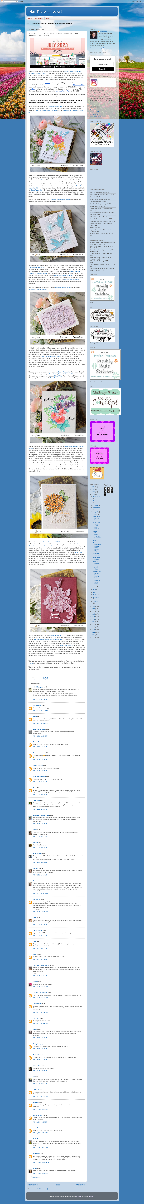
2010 (93, 637)
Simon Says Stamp (95, 116)
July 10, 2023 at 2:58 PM (40, 1122)
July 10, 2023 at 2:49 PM (40, 1109)
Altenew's (67, 71)
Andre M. (36, 1139)
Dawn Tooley (37, 1003)
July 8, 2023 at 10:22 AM (40, 997)
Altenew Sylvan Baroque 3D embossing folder (48, 639)
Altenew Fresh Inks (63, 372)
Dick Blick (93, 109)
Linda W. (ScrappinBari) (41, 815)
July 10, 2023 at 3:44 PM (40, 1133)
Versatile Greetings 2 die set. (38, 289)
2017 (93, 619)
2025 (93, 489)
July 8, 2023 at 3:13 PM (40, 1049)
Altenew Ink (42, 680)
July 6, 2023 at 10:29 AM (40, 710)
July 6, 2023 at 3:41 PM (40, 781)
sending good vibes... (96, 567)
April (94, 592)
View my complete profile (97, 48)
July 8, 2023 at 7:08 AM (40, 959)
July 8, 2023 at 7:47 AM (40, 975)
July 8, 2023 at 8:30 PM (40, 1071)
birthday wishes (96, 562)
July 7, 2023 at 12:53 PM (40, 912)
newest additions (39, 180)
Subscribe (102, 69)
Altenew (35, 680)
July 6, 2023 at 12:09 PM (40, 736)
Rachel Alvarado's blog (55, 106)
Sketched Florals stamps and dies (46, 110)
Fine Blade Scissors (67, 645)
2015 (93, 624)
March (95, 594)
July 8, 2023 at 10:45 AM (40, 1012)
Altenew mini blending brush (37, 267)
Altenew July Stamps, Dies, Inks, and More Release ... (97, 575)
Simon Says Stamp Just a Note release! (96, 526)
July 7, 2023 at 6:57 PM (40, 948)
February (96, 597)
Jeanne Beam (37, 742)
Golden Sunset (74, 374)
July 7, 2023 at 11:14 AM (40, 893)
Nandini (35, 842)
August (95, 512)
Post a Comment (36, 1177)
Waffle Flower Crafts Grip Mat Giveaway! (97, 534)
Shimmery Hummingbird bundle (60, 199)
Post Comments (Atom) (44, 1189)
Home (30, 18)
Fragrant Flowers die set (63, 287)
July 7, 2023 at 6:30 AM (40, 875)
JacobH (78, 1196)
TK (34, 1076)
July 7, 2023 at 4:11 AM (40, 836)
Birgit (35, 829)
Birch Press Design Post (96, 518)
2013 (93, 629)
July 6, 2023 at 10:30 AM (40, 723)
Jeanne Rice (37, 1055)
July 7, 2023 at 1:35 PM (40, 924)
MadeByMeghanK (39, 729)
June (95, 587)
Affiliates (48, 18)
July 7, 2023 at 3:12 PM (40, 935)
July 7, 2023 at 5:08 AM (40, 847)
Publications (39, 18)
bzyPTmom (36, 1153)
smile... (95, 540)
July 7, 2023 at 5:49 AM (40, 862)
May (94, 589)
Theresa (35, 868)
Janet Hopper (37, 853)
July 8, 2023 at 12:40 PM (40, 1023)
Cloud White (58, 376)
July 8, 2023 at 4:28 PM (40, 1060)
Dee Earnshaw (37, 930)
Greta (35, 1168)
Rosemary (103, 31)
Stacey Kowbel (38, 765)
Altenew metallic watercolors (51, 356)
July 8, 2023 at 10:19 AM (40, 986)
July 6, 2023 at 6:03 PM (40, 809)
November (96, 501)
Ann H (35, 954)
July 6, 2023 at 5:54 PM (40, 794)
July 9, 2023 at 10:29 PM (40, 1096)
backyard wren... (96, 554)
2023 (93, 494)
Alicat (35, 716)
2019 (93, 614)
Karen (35, 1029)
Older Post (80, 1185)
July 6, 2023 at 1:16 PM (40, 747)
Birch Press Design (96, 558)
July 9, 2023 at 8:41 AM (40, 1083)
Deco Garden (53, 374)
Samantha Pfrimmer (39, 776)
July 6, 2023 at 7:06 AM (40, 699)
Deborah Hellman (38, 753)
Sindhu (35, 981)
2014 (93, 627)
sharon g (36, 1102)
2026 (93, 487)
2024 (93, 492)
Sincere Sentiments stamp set (63, 275)
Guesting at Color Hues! (96, 582)
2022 (93, 606)
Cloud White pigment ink (57, 635)
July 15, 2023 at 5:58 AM (40, 1173)
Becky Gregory (38, 1044)
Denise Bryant (37, 1115)
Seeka (31, 663)
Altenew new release (53, 680)
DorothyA (36, 1089)
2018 (93, 616)
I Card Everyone (38, 687)
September (96, 507)
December (96, 497)
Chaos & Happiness (39, 881)
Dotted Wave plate (37, 190)
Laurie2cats (37, 1128)
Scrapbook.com (94, 114)
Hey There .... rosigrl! (45, 12)
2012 (93, 632)
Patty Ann (36, 1018)
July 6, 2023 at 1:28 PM (40, 760)
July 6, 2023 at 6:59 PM (40, 824)
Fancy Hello (78, 552)
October (96, 505)
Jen (34, 787)
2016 (93, 622)
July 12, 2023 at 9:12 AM (40, 1147)
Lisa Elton (36, 800)
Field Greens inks (61, 542)
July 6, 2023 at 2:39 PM (40, 771)
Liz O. (35, 941)
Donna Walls (37, 1066)
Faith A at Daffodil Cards (41, 965)
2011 (93, 634)
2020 (93, 611)
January (95, 601)
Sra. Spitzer (36, 899)
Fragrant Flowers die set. (72, 279)
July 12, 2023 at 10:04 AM (41, 1162)
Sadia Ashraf (37, 705)
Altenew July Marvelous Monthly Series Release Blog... (97, 547)
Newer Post (33, 1185)
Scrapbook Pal (94, 112)
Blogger (91, 1196)
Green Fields (62, 374)
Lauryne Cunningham (40, 992)
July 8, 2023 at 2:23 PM (40, 1038)
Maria (35, 917)
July (94, 514)
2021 (93, 609)
